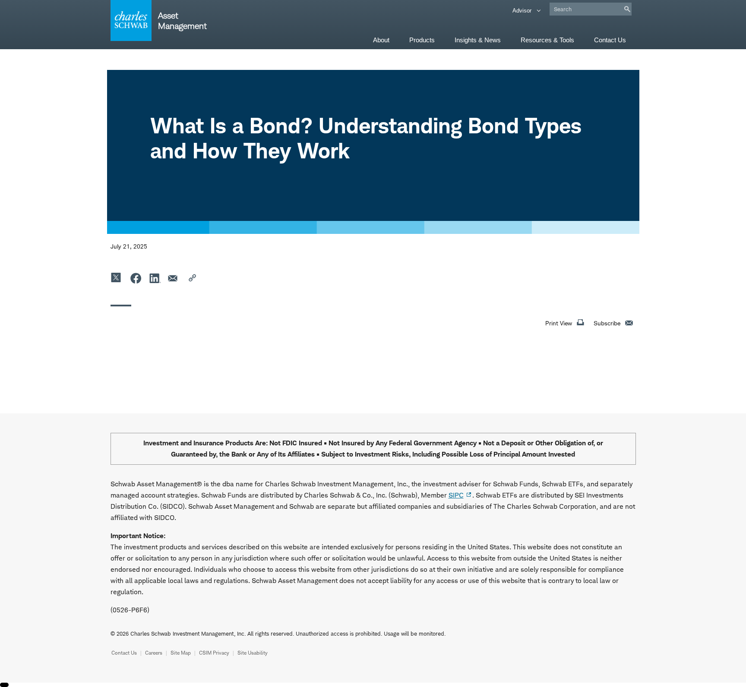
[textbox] (591, 9)
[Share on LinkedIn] (155, 278)
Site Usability (252, 652)
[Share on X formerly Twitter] (117, 278)
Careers (153, 652)
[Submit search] (627, 9)
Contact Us (124, 652)
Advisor (522, 10)
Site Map (181, 652)
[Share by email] (174, 278)
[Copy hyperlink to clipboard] (192, 278)
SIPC (456, 495)
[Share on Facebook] (136, 278)
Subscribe (607, 323)
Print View (558, 323)
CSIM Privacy (214, 652)
